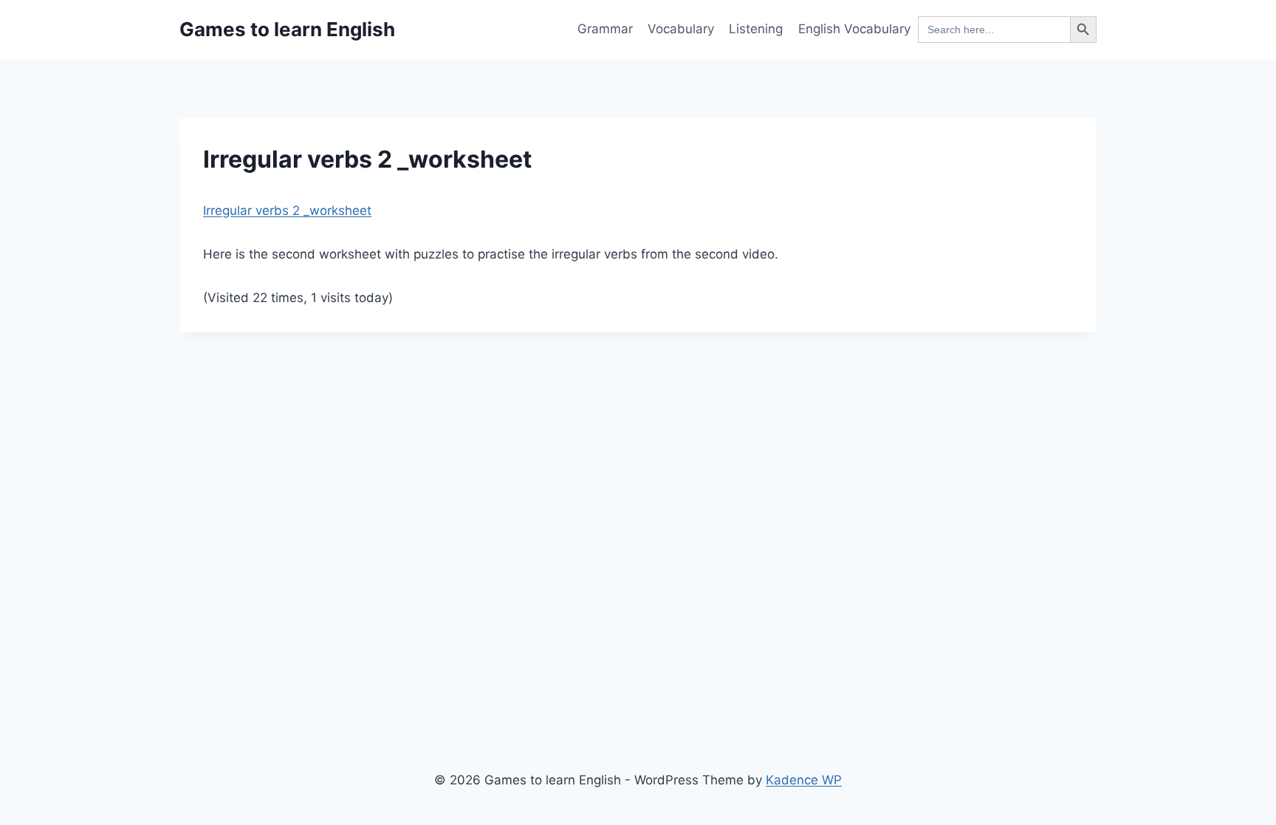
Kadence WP (804, 780)
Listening (756, 28)
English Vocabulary (854, 28)
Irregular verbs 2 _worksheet (287, 210)
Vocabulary (681, 28)
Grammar (605, 28)
